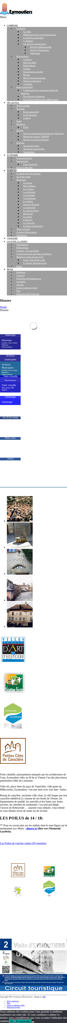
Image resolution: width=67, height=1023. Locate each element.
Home (3, 307)
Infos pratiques (13, 1001)
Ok (11, 1021)
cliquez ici (31, 828)
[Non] (33, 1021)
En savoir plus (23, 1021)
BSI (44, 997)
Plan (8, 1003)
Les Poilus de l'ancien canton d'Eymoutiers (23, 843)
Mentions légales (13, 1007)
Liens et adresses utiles (16, 1005)
